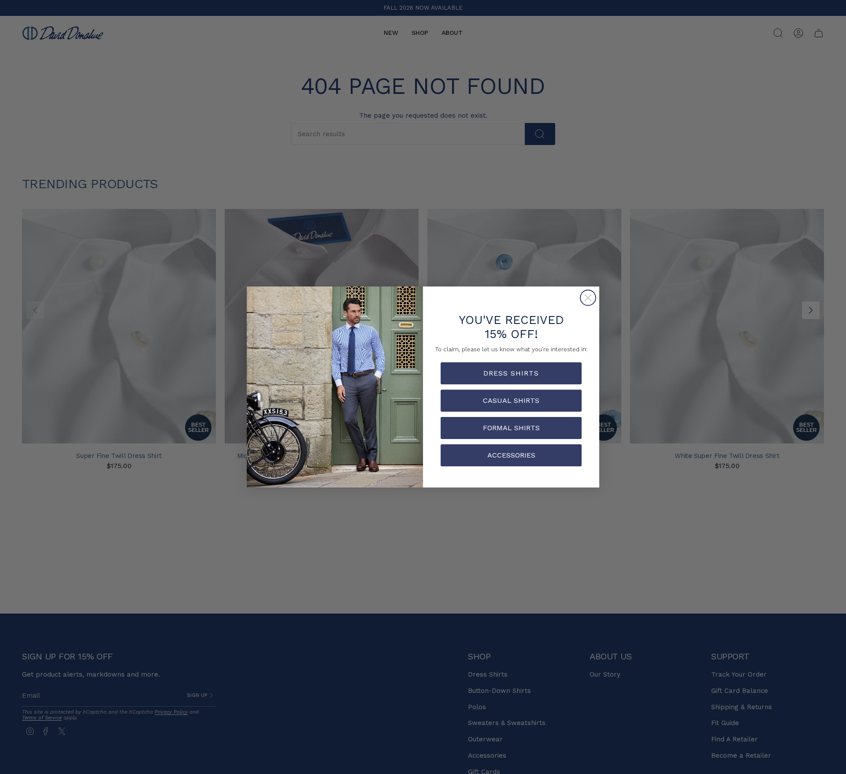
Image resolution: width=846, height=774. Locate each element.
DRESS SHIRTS (511, 373)
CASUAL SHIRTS (511, 400)
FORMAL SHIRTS (511, 428)
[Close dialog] (588, 297)
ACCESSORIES (511, 455)
